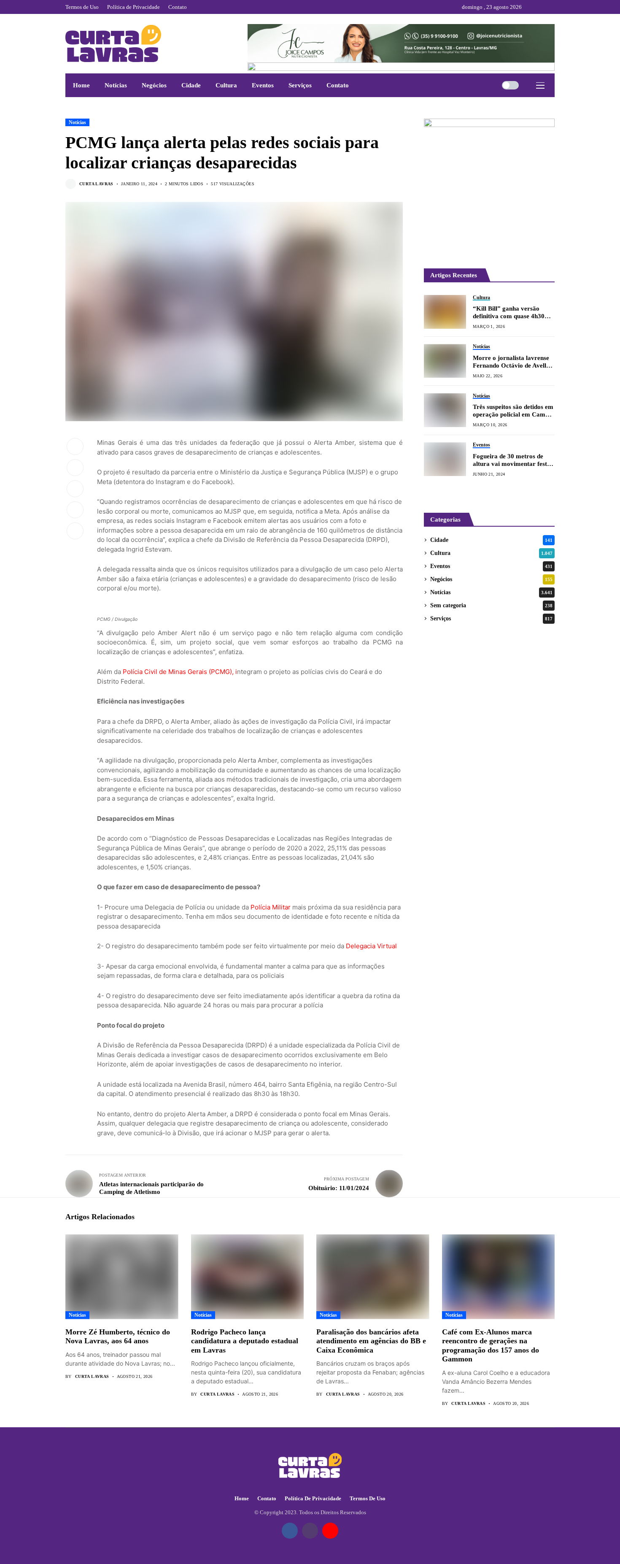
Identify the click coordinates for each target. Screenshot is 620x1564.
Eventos (491, 566)
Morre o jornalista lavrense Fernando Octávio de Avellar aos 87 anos (513, 361)
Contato (266, 1498)
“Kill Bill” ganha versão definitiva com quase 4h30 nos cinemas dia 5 (509, 312)
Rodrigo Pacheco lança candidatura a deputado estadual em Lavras (244, 1341)
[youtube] (553, 7)
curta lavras (96, 183)
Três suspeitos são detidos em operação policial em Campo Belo (513, 410)
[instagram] (541, 7)
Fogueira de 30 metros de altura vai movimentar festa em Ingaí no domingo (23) (511, 460)
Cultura (491, 553)
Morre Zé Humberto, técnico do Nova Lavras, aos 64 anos (117, 1336)
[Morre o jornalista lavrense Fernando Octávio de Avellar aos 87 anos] (445, 361)
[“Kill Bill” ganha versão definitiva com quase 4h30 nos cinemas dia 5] (445, 312)
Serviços (491, 618)
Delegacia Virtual (371, 946)
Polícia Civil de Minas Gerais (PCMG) (177, 672)
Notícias (77, 122)
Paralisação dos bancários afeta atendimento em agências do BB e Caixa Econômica (371, 1341)
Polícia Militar (271, 907)
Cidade (491, 540)
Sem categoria (491, 605)
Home (242, 1498)
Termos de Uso (367, 1498)
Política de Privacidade (313, 1498)
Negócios (491, 579)
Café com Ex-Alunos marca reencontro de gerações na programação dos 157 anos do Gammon (490, 1346)
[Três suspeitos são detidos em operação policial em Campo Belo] (445, 410)
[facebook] (530, 7)
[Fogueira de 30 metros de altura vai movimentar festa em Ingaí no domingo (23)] (445, 459)
